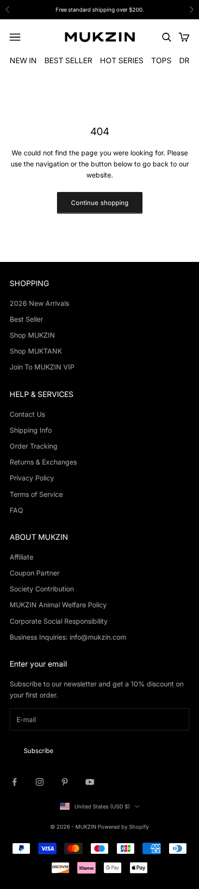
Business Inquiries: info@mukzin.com (68, 637)
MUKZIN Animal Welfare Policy (58, 605)
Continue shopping (99, 202)
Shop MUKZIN (32, 335)
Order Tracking (33, 446)
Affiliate (21, 557)
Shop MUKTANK (36, 351)
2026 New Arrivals (39, 303)
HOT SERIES (121, 60)
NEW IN (23, 60)
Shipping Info (31, 430)
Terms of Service (36, 494)
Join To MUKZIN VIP (42, 367)
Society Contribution (42, 589)
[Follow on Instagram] (39, 782)
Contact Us (27, 414)
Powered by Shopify (123, 826)
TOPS (161, 60)
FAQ (16, 510)
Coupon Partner (34, 573)
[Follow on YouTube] (90, 782)
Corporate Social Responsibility (59, 621)
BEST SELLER (68, 60)
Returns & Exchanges (43, 462)
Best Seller (26, 319)
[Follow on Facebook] (14, 782)
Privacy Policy (32, 478)
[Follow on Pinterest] (65, 782)
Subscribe (39, 750)
